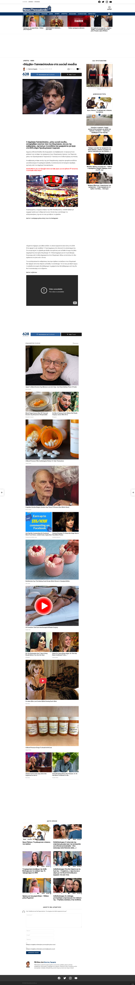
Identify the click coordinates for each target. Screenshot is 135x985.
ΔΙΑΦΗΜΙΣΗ (30, 1)
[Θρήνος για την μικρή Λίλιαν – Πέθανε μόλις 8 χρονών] (33, 21)
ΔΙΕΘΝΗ (51, 14)
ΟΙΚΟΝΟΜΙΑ (44, 14)
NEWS (24, 839)
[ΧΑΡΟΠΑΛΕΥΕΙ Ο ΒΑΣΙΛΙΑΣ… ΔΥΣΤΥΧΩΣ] (56, 21)
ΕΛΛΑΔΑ (38, 14)
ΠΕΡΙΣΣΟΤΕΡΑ (91, 14)
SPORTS (57, 14)
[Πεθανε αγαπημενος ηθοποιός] (79, 21)
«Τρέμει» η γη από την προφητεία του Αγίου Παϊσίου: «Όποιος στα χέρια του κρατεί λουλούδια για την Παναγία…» (99, 149)
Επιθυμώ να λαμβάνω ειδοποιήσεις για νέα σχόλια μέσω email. (41, 944)
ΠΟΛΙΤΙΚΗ (31, 14)
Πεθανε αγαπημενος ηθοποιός (76, 28)
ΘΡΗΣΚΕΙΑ (30, 839)
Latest (109, 9)
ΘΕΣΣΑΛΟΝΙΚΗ (72, 14)
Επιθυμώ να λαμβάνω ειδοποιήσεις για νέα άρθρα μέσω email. (40, 949)
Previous (23, 25)
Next (111, 25)
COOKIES (24, 1)
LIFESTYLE (64, 14)
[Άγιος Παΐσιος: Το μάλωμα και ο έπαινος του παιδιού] (36, 832)
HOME (25, 14)
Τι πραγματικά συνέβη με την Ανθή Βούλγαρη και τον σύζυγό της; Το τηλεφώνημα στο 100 (34, 871)
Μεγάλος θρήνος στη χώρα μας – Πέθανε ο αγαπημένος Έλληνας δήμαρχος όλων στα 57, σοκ (99, 168)
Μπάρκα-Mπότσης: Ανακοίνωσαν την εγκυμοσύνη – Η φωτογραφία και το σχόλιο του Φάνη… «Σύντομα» (99, 187)
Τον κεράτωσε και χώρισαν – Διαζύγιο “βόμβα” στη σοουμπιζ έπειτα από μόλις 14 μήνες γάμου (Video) (101, 29)
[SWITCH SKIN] (109, 14)
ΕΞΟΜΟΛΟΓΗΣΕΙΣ (82, 14)
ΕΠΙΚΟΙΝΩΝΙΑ (37, 1)
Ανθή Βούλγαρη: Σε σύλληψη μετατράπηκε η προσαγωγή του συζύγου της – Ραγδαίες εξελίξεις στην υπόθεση (67, 898)
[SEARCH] (111, 14)
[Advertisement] (67, 46)
